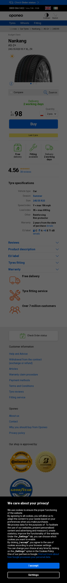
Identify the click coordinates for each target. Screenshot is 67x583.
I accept (33, 565)
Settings (33, 574)
